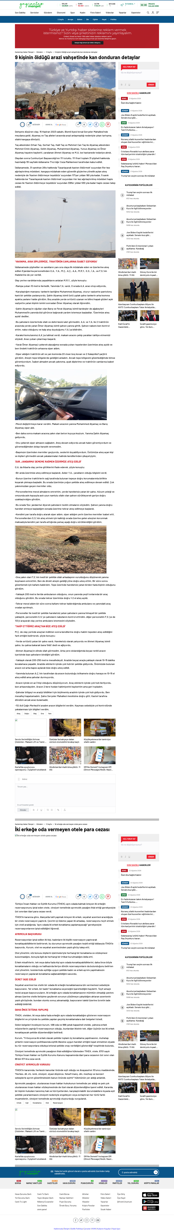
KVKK (94, 1229)
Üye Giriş (121, 1194)
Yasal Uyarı (116, 1229)
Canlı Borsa (64, 1194)
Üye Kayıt (121, 1198)
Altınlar (85, 1194)
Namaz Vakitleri (34, 1182)
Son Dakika (20, 12)
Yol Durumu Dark (22, 1198)
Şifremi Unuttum (124, 1201)
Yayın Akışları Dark (45, 1198)
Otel (47, 1103)
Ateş (18, 713)
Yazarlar (122, 12)
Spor (72, 12)
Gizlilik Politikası (77, 1229)
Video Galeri (106, 1198)
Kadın (82, 12)
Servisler (34, 12)
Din (87, 19)
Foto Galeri (95, 12)
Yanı (49, 713)
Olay (35, 713)
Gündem (48, 12)
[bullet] (52, 810)
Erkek (19, 1103)
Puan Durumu (87, 1182)
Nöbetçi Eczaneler (45, 1201)
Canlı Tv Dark (43, 1194)
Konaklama (37, 1103)
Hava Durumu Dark (23, 1194)
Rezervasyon (58, 1103)
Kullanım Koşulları (104, 1229)
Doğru (26, 713)
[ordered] (48, 810)
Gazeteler (136, 12)
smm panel (42, 1209)
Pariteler (117, 1182)
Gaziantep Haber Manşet (24, 52)
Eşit (27, 1103)
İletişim (67, 1229)
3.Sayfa (61, 19)
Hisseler (103, 1182)
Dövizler (85, 1198)
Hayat (104, 19)
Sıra (42, 713)
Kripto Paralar (151, 1182)
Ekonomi (61, 12)
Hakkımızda (58, 1229)
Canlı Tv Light (21, 1201)
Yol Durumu (133, 1182)
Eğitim (95, 19)
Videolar (110, 12)
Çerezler (87, 1229)
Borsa (18, 1182)
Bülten (79, 19)
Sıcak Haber (106, 1209)
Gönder (23, 810)
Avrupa (70, 19)
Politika (113, 19)
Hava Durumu (69, 1182)
